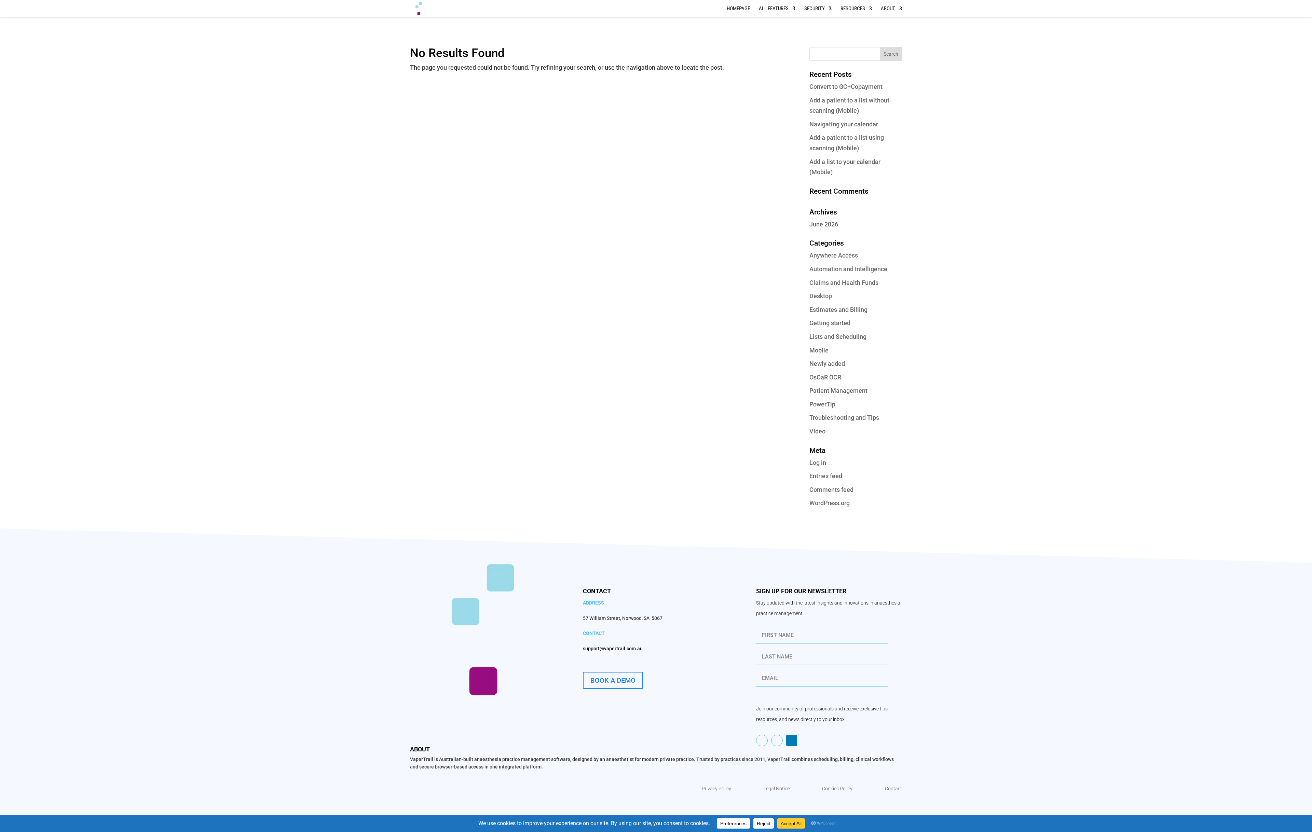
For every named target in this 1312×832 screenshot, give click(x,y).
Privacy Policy (716, 788)
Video (817, 431)
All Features (774, 9)
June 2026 (823, 224)
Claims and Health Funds (843, 282)
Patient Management (838, 390)
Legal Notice (777, 788)
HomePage (738, 9)
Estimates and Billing (838, 309)
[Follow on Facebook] (777, 740)
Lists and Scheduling (837, 336)
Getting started (829, 323)
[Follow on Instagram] (762, 740)
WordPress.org (829, 503)
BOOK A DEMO (613, 680)
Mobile (819, 350)
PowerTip (822, 404)
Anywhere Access (833, 255)
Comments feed (831, 489)
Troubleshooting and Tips (844, 417)
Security (814, 9)
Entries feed (825, 476)
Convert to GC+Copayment (846, 86)
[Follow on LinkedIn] (791, 740)
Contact (893, 788)
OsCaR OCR (825, 377)
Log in (817, 462)
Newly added (827, 363)
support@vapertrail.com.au (613, 648)
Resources (852, 9)
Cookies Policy (837, 788)
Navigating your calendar (843, 124)
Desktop (820, 296)
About (888, 9)
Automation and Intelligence (848, 269)
